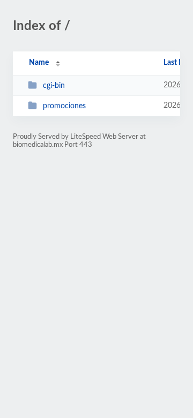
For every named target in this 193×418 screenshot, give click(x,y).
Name (39, 62)
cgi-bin (54, 85)
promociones (64, 106)
